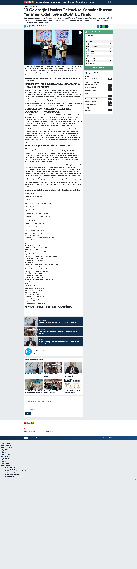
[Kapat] (136, 479)
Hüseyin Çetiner (38, 350)
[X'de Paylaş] (101, 26)
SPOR (72, 2)
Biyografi (7, 458)
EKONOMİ (65, 2)
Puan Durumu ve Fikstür (76, 428)
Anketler (7, 460)
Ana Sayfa (8, 443)
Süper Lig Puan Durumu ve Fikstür (16, 471)
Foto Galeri (8, 447)
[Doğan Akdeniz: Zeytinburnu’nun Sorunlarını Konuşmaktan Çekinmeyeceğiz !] (73, 367)
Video (6, 449)
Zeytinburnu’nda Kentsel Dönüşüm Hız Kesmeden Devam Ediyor (52, 375)
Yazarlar (7, 451)
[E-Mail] (34, 354)
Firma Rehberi (9, 452)
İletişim (7, 463)
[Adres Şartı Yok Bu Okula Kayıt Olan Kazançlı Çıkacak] (73, 384)
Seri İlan (7, 454)
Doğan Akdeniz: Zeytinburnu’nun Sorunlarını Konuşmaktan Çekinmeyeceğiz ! (72, 375)
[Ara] (110, 2)
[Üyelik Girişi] (108, 2)
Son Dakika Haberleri (30, 431)
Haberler (26, 6)
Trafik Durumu (51, 428)
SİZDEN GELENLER (87, 2)
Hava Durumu (29, 428)
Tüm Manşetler (96, 428)
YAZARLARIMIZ (55, 2)
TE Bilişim (111, 437)
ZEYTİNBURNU (33, 6)
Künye (6, 461)
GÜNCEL (39, 2)
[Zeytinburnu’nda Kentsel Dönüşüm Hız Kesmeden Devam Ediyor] (53, 367)
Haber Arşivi (51, 431)
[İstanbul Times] (29, 2)
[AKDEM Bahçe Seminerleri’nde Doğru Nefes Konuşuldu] (34, 367)
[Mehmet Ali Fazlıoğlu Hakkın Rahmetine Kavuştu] (53, 384)
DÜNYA (77, 2)
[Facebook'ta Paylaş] (98, 26)
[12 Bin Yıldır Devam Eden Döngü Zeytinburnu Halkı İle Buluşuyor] (34, 384)
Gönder (28, 413)
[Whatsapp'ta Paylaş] (103, 26)
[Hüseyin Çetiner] (28, 351)
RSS (27, 437)
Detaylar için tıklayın (98, 67)
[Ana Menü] (112, 2)
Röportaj (7, 456)
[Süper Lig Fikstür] (111, 73)
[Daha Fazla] (106, 26)
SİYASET (46, 2)
